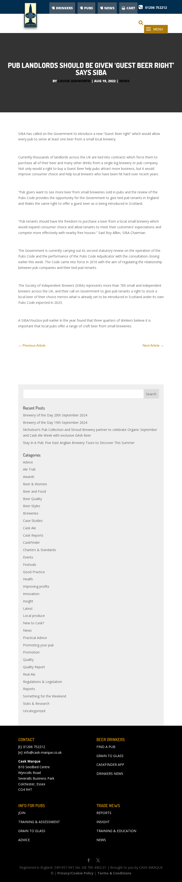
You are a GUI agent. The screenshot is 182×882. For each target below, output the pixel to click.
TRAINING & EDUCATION (116, 831)
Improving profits (36, 586)
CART (131, 8)
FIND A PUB (105, 746)
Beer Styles (31, 506)
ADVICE (24, 840)
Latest (28, 608)
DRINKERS (64, 8)
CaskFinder (31, 542)
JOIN (21, 812)
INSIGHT (103, 822)
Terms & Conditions (114, 873)
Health (28, 579)
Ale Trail (29, 469)
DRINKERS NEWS (109, 773)
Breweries (30, 513)
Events (28, 557)
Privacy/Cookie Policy (75, 873)
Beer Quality (32, 498)
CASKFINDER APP (110, 764)
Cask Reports (33, 535)
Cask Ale (29, 528)
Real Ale (29, 674)
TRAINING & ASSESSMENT (39, 822)
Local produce (34, 615)
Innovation (31, 593)
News (124, 81)
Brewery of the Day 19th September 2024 (55, 422)
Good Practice (34, 572)
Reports (29, 689)
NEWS (109, 8)
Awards (28, 476)
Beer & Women (35, 484)
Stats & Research (36, 703)
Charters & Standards (39, 550)
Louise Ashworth (74, 81)
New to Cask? (33, 623)
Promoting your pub (38, 645)
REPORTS (103, 812)
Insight (28, 601)
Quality (28, 659)
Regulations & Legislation (42, 681)
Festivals (29, 564)
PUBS (88, 8)
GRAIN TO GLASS (109, 755)
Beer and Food (34, 491)
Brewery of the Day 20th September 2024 (55, 415)
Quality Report (34, 667)
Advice (28, 462)
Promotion (31, 652)
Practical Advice (35, 637)
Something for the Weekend (44, 696)
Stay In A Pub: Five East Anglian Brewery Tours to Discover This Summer (79, 442)
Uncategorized (34, 711)
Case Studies (33, 520)
